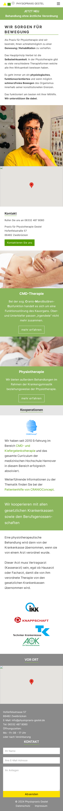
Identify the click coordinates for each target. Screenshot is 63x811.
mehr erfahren (31, 329)
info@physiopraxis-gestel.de (28, 720)
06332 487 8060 (18, 724)
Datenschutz (23, 805)
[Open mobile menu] (58, 3)
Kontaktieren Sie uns (19, 242)
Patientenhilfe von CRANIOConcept (29, 489)
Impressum (41, 805)
